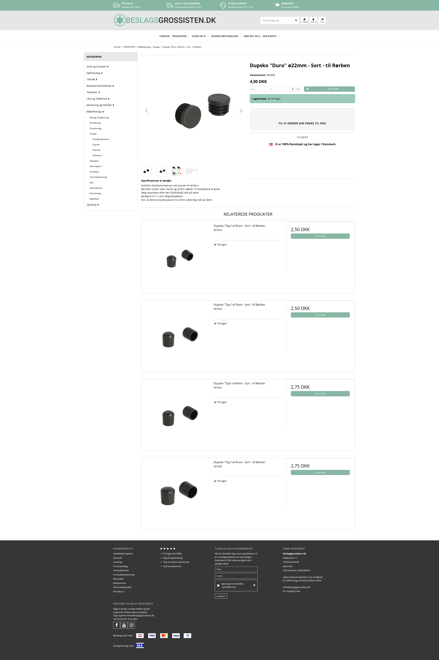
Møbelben (94, 198)
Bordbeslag (95, 122)
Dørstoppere (96, 166)
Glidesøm (97, 155)
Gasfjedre (94, 171)
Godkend (221, 596)
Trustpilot (302, 137)
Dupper (93, 133)
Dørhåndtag (93, 73)
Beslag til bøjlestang (99, 117)
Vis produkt (320, 236)
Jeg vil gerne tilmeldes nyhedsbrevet (232, 585)
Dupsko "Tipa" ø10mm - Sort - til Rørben (239, 225)
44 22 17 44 (247, 7)
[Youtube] (124, 625)
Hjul (91, 182)
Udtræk (91, 79)
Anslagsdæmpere (101, 139)
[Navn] (236, 569)
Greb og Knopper (96, 66)
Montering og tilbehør (99, 105)
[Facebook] (116, 625)
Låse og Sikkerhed (97, 98)
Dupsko (96, 144)
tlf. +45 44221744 (291, 591)
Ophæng (92, 204)
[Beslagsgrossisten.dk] (164, 20)
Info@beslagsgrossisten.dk (296, 587)
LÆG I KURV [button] (332, 88)
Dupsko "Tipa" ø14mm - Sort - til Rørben (239, 383)
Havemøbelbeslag (98, 177)
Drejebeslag (95, 128)
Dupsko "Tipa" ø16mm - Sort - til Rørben (239, 462)
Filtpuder (97, 149)
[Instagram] (131, 625)
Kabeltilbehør (96, 188)
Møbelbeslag (94, 111)
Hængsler (92, 92)
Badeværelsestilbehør (99, 85)
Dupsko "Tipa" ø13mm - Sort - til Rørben (239, 304)
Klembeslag (95, 193)
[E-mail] (236, 575)
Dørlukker (94, 160)
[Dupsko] (175, 256)
